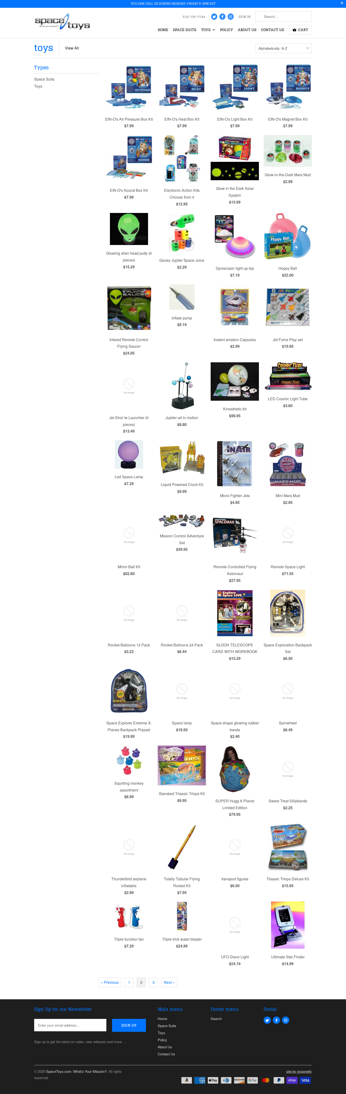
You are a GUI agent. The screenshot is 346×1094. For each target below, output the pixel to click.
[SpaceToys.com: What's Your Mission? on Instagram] (231, 16)
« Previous (110, 982)
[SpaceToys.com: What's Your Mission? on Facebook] (222, 16)
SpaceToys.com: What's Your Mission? (76, 1071)
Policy (226, 30)
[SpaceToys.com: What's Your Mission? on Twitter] (214, 16)
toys (43, 48)
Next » (169, 982)
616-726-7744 (194, 17)
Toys (206, 30)
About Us (247, 30)
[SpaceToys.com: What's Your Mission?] (62, 22)
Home (163, 30)
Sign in (244, 17)
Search (216, 1018)
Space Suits (184, 30)
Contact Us (272, 30)
